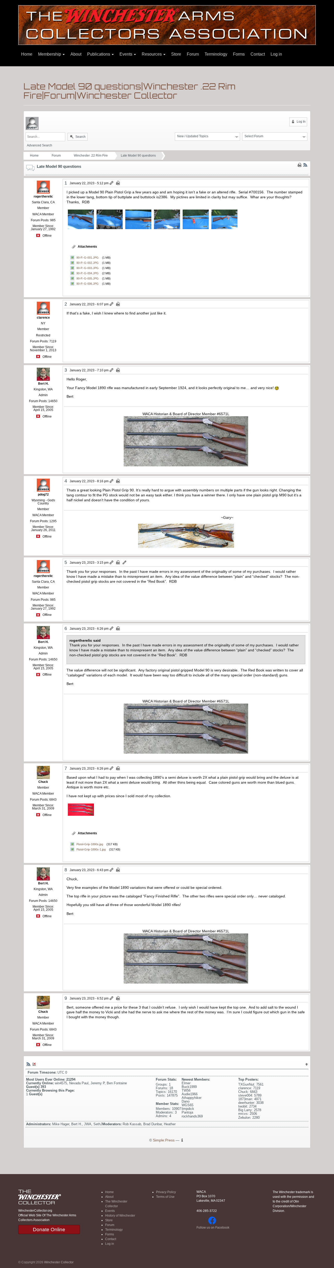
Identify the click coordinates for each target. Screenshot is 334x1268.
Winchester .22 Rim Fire (91, 155)
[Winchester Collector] (167, 24)
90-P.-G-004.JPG (87, 273)
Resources (152, 54)
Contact (257, 54)
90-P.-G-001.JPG (87, 257)
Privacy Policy (166, 1192)
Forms (239, 54)
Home (26, 54)
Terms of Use (165, 1197)
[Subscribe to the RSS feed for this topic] (305, 165)
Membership (50, 54)
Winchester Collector (59, 1262)
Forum (193, 54)
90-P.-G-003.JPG (87, 268)
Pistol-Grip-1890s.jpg (89, 844)
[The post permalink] (111, 183)
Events (126, 54)
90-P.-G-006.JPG (87, 283)
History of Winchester (120, 1215)
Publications (99, 54)
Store (176, 54)
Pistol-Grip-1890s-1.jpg (91, 849)
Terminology (216, 54)
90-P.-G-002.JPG (87, 262)
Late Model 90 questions (138, 155)
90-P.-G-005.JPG (87, 278)
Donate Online (49, 1229)
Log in (276, 54)
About (75, 54)
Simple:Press (164, 1140)
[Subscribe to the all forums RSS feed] (28, 1064)
